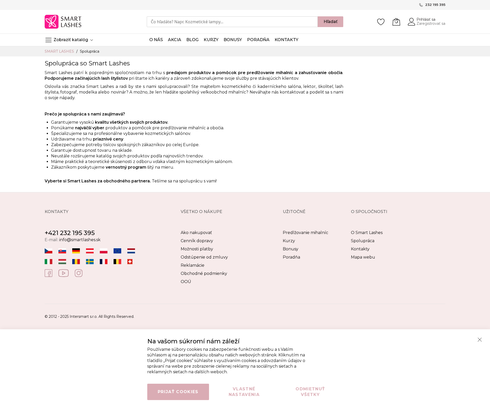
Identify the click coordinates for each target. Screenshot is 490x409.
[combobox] (232, 21)
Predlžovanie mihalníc (305, 232)
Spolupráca (362, 240)
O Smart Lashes (367, 232)
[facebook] (48, 272)
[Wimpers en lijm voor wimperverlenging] (131, 250)
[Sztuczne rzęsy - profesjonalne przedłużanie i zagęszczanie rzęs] (103, 250)
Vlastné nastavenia (244, 392)
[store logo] (63, 22)
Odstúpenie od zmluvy (204, 257)
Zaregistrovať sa (430, 23)
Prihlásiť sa (425, 19)
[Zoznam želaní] (381, 21)
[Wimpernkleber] (76, 250)
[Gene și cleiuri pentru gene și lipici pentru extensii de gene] (76, 261)
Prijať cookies (178, 391)
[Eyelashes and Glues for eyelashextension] (117, 250)
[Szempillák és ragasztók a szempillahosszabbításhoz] (62, 261)
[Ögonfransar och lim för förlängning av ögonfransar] (90, 261)
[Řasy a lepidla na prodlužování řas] (48, 250)
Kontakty (360, 249)
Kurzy (289, 240)
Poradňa (291, 257)
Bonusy (290, 249)
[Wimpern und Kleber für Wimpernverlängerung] (129, 261)
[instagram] (78, 272)
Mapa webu (363, 257)
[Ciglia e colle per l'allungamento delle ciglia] (48, 261)
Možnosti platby (197, 249)
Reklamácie (192, 265)
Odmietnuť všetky (310, 392)
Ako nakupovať (196, 232)
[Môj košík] (396, 21)
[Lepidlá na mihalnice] (62, 250)
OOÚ (186, 281)
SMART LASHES (60, 51)
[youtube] (63, 272)
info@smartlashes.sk (80, 239)
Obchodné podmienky (204, 273)
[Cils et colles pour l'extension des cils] (103, 261)
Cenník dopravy (197, 240)
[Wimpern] (90, 250)
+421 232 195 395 (70, 233)
